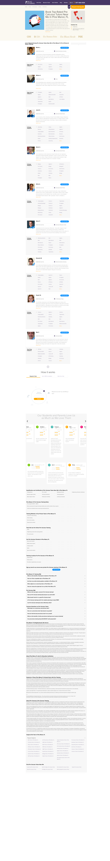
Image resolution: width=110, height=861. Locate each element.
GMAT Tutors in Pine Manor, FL (47, 749)
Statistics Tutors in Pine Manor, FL (34, 753)
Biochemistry (40, 212)
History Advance (51, 129)
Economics (61, 138)
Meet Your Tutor (61, 376)
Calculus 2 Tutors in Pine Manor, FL (78, 749)
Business (39, 129)
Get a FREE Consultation (47, 376)
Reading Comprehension (53, 138)
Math (60, 92)
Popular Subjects (31, 738)
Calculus (50, 64)
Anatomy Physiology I (41, 203)
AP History (61, 131)
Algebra (39, 66)
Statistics (61, 312)
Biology (50, 166)
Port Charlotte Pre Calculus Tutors (63, 767)
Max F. (37, 332)
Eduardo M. (39, 258)
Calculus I (39, 168)
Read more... (48, 31)
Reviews (66, 2)
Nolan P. (38, 221)
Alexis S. (38, 147)
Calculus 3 (50, 205)
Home (26, 6)
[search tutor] (69, 7)
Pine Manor (45, 6)
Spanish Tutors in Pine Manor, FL (62, 755)
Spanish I (39, 286)
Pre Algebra (51, 69)
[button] (78, 19)
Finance (39, 140)
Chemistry (50, 173)
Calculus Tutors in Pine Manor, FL (33, 751)
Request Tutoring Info (78, 6)
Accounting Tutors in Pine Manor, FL (78, 744)
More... (60, 69)
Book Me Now (65, 47)
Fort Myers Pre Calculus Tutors (47, 769)
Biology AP (61, 166)
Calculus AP (51, 286)
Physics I (50, 351)
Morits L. (38, 47)
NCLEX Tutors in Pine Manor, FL (47, 751)
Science (60, 249)
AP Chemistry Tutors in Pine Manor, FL (63, 746)
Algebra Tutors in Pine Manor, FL (62, 750)
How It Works (55, 2)
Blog (61, 2)
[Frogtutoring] (29, 2)
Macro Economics (52, 131)
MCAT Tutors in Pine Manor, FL (47, 744)
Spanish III (50, 275)
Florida (40, 6)
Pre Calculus (35, 6)
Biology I (39, 164)
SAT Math (50, 249)
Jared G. (38, 110)
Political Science (51, 136)
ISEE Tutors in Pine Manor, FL (47, 742)
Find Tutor (39, 2)
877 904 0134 (80, 2)
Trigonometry (40, 101)
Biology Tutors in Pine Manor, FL (48, 753)
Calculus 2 (50, 203)
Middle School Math (52, 94)
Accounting (40, 127)
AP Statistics (61, 164)
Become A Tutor (46, 2)
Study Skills (61, 94)
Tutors (30, 6)
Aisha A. (38, 184)
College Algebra (41, 131)
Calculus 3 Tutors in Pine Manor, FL (78, 751)
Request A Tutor (33, 376)
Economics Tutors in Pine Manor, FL (78, 742)
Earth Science (61, 136)
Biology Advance (41, 210)
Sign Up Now (56, 569)
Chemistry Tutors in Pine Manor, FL (34, 742)
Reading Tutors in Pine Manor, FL (62, 748)
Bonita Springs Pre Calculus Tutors (63, 769)
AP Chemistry (40, 69)
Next (85, 421)
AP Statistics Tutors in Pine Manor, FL (34, 749)
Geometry (39, 251)
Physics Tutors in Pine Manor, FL (33, 744)
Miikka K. (38, 75)
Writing (60, 66)
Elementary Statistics (41, 136)
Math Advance (51, 99)
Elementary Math (52, 103)
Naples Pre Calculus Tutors (76, 767)
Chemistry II (51, 210)
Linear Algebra (62, 99)
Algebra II (50, 66)
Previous (27, 421)
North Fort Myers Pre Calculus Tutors (48, 767)
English (50, 101)
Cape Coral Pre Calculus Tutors (32, 767)
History (50, 127)
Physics (50, 177)
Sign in (71, 2)
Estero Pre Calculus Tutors (31, 769)
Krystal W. (38, 295)
